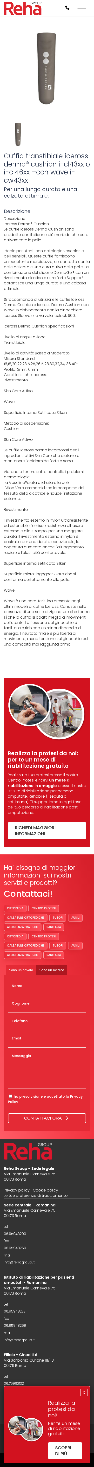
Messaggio (21, 1056)
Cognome (20, 1003)
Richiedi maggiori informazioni (35, 831)
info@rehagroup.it (19, 1262)
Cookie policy (45, 1190)
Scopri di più (63, 1451)
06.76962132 (14, 1383)
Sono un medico (51, 970)
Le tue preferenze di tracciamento (36, 1195)
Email (16, 1038)
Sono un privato (21, 970)
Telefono (20, 1021)
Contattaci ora (43, 1118)
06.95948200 (15, 1234)
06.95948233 (15, 1311)
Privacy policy (17, 1190)
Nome (17, 986)
